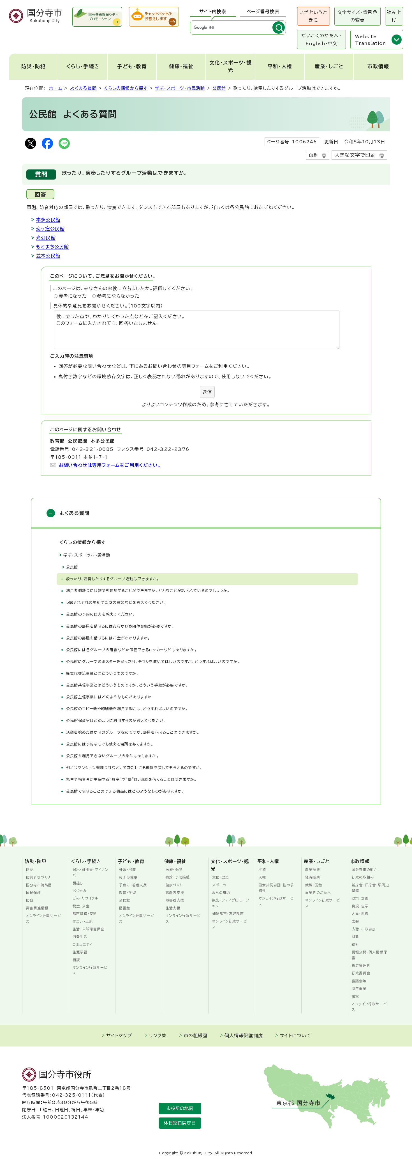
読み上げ (394, 16)
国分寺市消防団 (39, 885)
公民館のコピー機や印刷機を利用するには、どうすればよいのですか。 (127, 709)
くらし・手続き (82, 66)
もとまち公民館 (52, 246)
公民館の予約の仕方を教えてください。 (103, 614)
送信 (207, 392)
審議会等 (359, 981)
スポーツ (219, 885)
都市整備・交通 (85, 913)
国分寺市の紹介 (365, 869)
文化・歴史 (220, 877)
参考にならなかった (118, 296)
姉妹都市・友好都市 (228, 913)
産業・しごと (329, 66)
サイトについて (295, 1035)
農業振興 (312, 869)
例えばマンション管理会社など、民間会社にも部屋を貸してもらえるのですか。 (134, 768)
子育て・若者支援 (133, 885)
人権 (262, 877)
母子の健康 (128, 877)
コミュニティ (82, 944)
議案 (355, 996)
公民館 (219, 88)
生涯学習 (80, 952)
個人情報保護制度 (243, 1035)
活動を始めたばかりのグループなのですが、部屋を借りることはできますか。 (133, 732)
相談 (76, 959)
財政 (355, 936)
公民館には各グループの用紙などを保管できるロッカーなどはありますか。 (131, 650)
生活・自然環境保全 (88, 929)
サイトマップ (119, 1035)
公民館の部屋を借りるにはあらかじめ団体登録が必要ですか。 (120, 626)
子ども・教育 (132, 66)
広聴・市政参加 (364, 929)
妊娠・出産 (127, 869)
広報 (355, 921)
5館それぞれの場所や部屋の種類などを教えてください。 (116, 602)
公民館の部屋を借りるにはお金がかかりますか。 (108, 638)
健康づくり (174, 885)
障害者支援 (175, 900)
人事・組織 (360, 913)
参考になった (73, 296)
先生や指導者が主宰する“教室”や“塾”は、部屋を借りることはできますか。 (131, 779)
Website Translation (370, 39)
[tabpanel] (238, 27)
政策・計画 (360, 898)
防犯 (29, 900)
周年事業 (359, 988)
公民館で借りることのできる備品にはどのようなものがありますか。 (125, 791)
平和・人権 (280, 66)
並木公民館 (48, 255)
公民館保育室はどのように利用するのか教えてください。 (116, 720)
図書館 (124, 908)
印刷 (313, 155)
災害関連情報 (37, 908)
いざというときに (313, 16)
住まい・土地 (83, 921)
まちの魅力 (221, 892)
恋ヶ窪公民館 (50, 228)
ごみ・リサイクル (86, 898)
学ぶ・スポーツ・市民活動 (180, 88)
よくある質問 (83, 88)
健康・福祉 (181, 66)
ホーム (56, 88)
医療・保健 (174, 869)
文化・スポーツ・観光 (230, 66)
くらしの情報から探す (125, 88)
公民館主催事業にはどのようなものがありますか (109, 697)
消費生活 (80, 936)
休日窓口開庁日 (180, 1123)
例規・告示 (360, 906)
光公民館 (45, 237)
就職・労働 (313, 885)
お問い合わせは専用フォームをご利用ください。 (110, 465)
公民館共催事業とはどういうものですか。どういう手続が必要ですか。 (127, 685)
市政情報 (378, 66)
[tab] (213, 12)
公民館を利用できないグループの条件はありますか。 (112, 756)
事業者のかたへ (318, 892)
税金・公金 (81, 906)
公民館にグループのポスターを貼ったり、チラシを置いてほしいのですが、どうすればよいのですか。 (153, 662)
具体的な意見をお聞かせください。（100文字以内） (108, 306)
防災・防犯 (33, 66)
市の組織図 (196, 1035)
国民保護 (33, 892)
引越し (78, 883)
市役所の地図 (180, 1108)
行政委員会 (361, 973)
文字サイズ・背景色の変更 (357, 16)
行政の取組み (363, 877)
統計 (355, 944)
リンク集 (158, 1035)
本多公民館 (48, 219)
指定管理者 (361, 965)
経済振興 (312, 877)
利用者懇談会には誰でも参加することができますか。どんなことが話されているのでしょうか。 (148, 591)
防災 (29, 869)
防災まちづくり (38, 877)
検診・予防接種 (178, 877)
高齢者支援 (175, 892)
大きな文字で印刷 (355, 155)
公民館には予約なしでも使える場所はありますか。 (110, 744)
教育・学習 (127, 892)
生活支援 (173, 908)
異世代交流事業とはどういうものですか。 (104, 673)
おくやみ (80, 890)
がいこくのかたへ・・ (321, 39)
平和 (262, 869)
